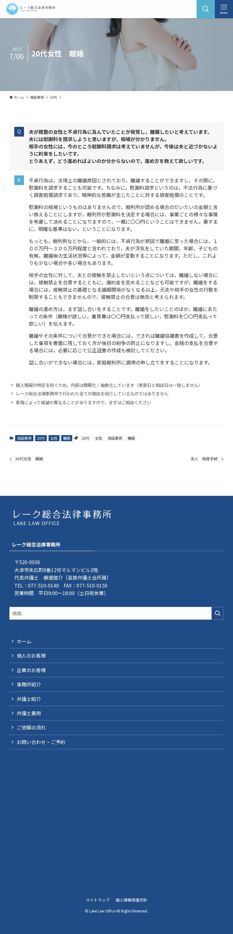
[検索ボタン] (206, 9)
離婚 (66, 438)
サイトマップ (98, 900)
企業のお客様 (31, 670)
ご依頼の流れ (31, 727)
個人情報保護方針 (131, 900)
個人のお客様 (31, 655)
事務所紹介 (29, 684)
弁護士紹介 (29, 698)
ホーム (24, 641)
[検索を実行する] (217, 613)
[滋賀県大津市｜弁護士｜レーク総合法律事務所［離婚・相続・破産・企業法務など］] (30, 9)
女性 (54, 438)
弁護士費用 (29, 713)
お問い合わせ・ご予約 (41, 742)
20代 (41, 438)
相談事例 (24, 438)
